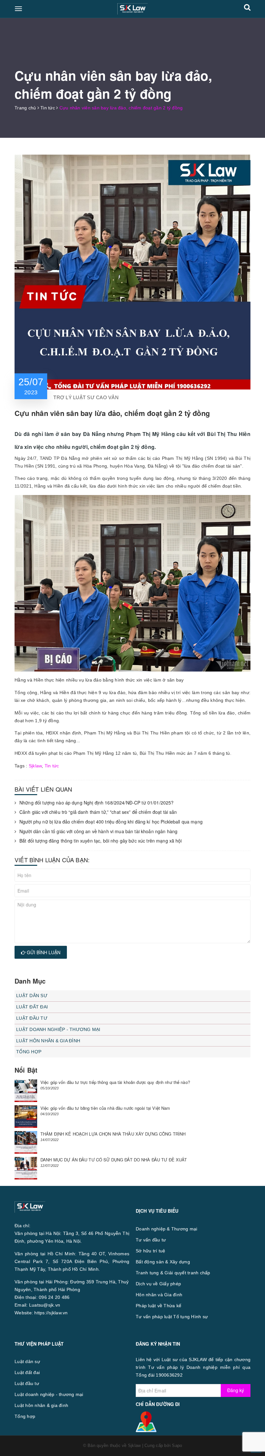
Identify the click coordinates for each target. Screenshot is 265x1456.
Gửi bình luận (43, 952)
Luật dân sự (32, 995)
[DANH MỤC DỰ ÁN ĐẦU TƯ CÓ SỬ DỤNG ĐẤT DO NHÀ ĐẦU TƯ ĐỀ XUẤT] (26, 1168)
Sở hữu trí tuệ (150, 1250)
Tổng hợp (28, 1051)
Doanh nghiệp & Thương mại (166, 1228)
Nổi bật (26, 1070)
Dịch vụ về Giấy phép (158, 1283)
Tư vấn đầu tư (151, 1239)
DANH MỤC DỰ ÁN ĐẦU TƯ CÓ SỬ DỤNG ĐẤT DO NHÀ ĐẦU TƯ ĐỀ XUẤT (113, 1160)
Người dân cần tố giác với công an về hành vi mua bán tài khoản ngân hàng (98, 831)
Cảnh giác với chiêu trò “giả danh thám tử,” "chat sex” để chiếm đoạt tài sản (98, 812)
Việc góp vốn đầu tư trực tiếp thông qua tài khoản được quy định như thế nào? (115, 1082)
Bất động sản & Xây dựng (163, 1261)
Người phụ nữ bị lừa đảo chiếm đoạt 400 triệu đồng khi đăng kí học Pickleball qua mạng (111, 822)
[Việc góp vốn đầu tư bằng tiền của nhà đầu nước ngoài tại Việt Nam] (26, 1116)
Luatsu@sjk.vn (44, 1305)
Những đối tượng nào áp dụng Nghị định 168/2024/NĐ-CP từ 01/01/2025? (96, 803)
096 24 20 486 (54, 1297)
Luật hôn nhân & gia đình (48, 1040)
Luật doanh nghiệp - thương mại (58, 1029)
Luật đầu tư (32, 1018)
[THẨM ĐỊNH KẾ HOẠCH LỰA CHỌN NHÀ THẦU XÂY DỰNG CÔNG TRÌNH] (26, 1142)
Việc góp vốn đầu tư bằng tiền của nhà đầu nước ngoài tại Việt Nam (105, 1108)
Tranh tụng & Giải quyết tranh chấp (173, 1272)
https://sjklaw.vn (51, 1312)
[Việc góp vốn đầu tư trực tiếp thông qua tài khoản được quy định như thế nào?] (26, 1090)
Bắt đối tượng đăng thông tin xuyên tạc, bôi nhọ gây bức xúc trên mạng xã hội (100, 841)
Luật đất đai (32, 1006)
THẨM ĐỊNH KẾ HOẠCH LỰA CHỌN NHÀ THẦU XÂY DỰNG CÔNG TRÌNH (113, 1134)
